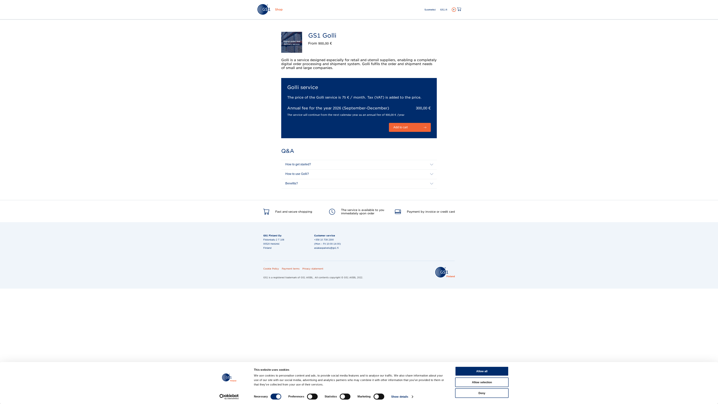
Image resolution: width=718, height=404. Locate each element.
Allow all (481, 371)
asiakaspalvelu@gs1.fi (326, 248)
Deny (481, 393)
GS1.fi (443, 9)
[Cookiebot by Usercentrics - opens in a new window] (229, 397)
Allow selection (482, 382)
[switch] (312, 397)
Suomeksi (430, 9)
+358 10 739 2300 (324, 239)
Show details (399, 396)
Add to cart (400, 127)
